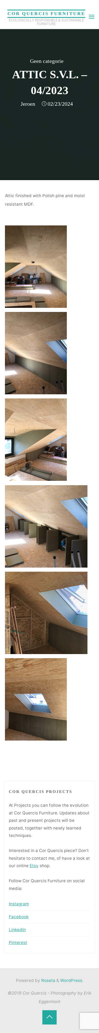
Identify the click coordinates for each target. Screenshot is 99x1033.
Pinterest (18, 942)
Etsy (34, 865)
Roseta (47, 980)
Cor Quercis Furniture (46, 13)
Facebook (19, 916)
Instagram (19, 903)
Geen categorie (47, 61)
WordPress (71, 980)
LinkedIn (17, 929)
